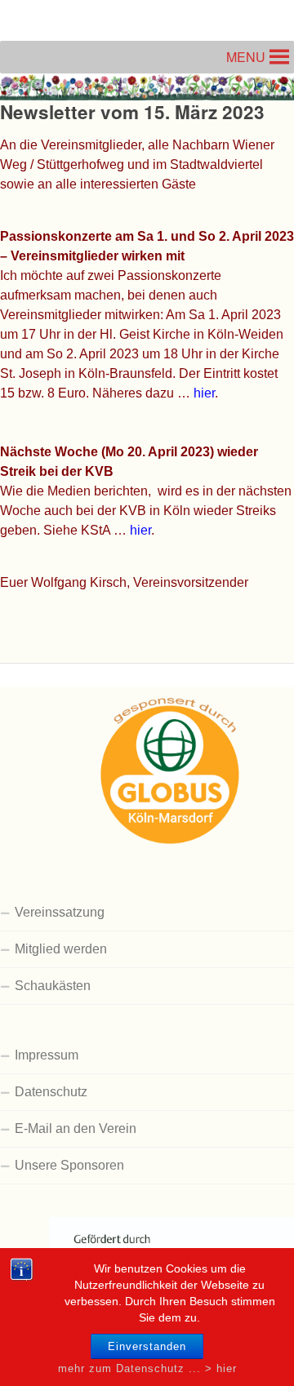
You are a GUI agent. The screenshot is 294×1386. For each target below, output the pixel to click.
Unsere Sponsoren (69, 1165)
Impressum (46, 1055)
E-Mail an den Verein (75, 1128)
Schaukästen (53, 986)
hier (204, 393)
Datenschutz (51, 1092)
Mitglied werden (61, 949)
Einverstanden (147, 1346)
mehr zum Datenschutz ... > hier (147, 1368)
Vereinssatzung (60, 912)
